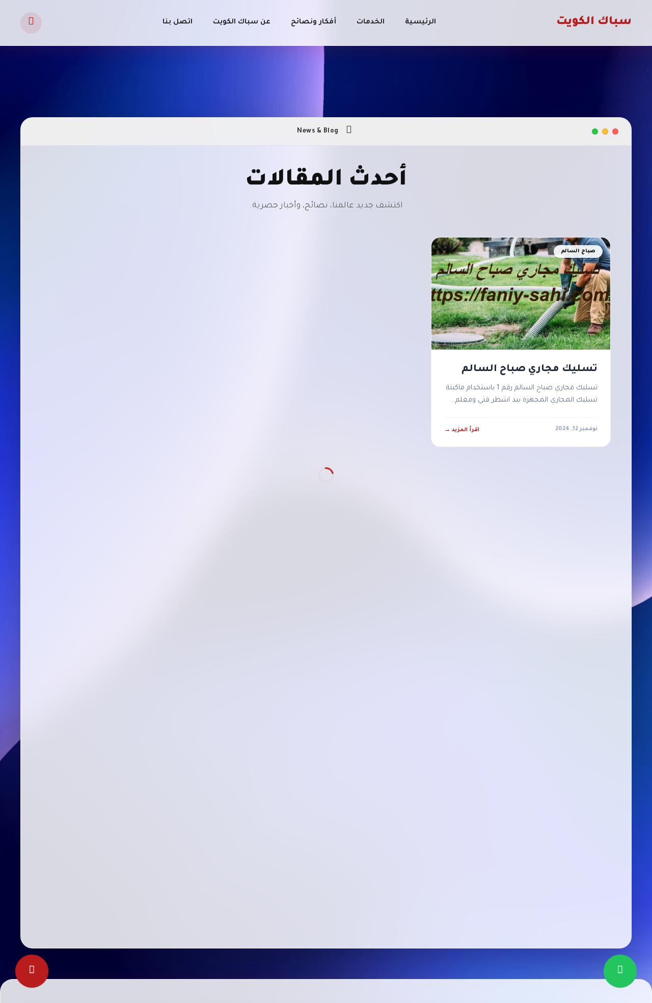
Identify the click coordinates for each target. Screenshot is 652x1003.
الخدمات (371, 22)
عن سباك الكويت (241, 22)
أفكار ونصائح (313, 22)
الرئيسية (420, 22)
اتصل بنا (177, 22)
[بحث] (31, 23)
